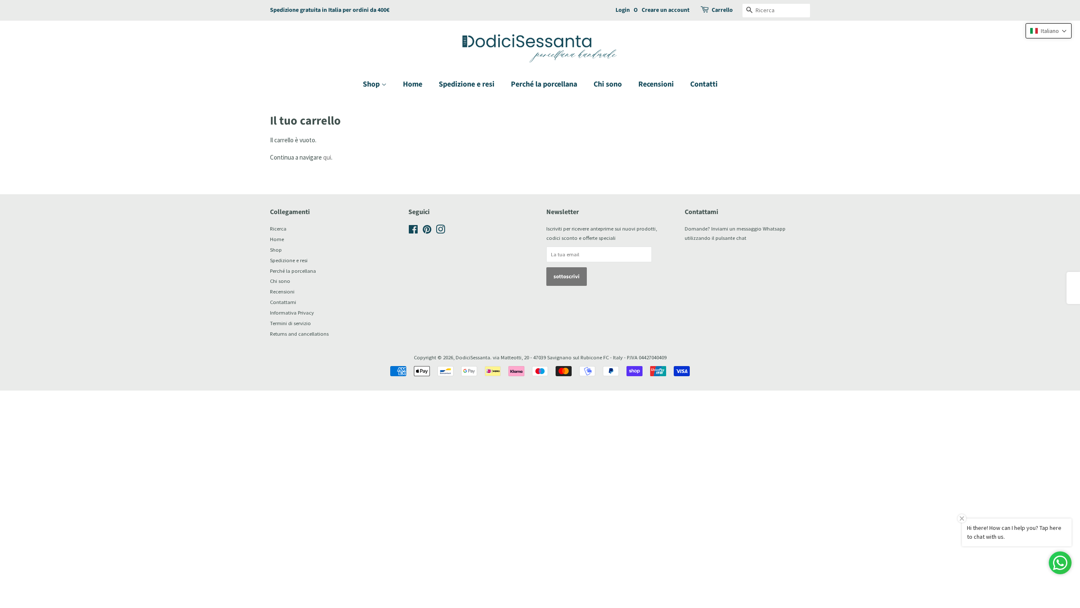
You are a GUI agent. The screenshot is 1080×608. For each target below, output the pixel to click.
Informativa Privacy (292, 312)
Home (412, 84)
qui (327, 157)
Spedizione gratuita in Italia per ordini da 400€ (329, 10)
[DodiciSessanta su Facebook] (413, 231)
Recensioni (656, 84)
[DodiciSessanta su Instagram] (440, 231)
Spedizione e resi (466, 84)
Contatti (704, 84)
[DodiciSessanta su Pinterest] (427, 231)
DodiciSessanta (473, 357)
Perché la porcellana (544, 84)
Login (623, 10)
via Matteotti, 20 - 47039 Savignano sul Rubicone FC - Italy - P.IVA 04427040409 (580, 357)
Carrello (722, 10)
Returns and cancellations (299, 333)
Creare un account (665, 10)
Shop (372, 84)
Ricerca (278, 228)
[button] (1048, 31)
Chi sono (608, 84)
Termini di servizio (290, 323)
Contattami (283, 302)
